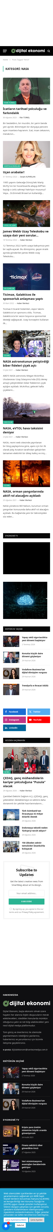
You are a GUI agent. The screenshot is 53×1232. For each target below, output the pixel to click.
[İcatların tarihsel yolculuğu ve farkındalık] (26, 91)
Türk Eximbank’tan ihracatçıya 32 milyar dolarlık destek (32, 813)
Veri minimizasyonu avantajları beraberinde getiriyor (33, 1164)
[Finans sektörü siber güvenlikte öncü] (11, 1149)
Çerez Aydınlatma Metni (15, 1219)
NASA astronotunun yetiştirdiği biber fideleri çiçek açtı (26, 363)
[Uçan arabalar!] (26, 154)
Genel (7, 772)
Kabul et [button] (20, 1225)
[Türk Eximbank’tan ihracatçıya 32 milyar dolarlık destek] (11, 814)
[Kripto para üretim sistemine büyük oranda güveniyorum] (11, 1131)
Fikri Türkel (9, 103)
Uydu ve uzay (10, 225)
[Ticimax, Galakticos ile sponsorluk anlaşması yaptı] (26, 276)
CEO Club (8, 422)
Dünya (7, 355)
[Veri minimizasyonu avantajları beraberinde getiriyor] (11, 1165)
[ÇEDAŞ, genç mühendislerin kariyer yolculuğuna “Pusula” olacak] (26, 760)
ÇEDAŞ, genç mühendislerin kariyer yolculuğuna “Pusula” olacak (24, 782)
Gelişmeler (9, 288)
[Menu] (5, 51)
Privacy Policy (28, 912)
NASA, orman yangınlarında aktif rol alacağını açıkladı (23, 493)
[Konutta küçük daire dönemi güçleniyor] (11, 657)
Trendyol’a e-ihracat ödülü (35, 685)
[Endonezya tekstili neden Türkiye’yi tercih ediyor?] (11, 831)
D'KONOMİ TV (11, 1119)
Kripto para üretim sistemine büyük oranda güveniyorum (34, 1130)
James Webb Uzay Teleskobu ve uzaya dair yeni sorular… (26, 233)
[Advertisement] (26, 952)
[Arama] (48, 51)
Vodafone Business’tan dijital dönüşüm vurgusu (34, 671)
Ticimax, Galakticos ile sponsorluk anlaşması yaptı (23, 297)
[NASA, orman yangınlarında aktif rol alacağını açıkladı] (26, 473)
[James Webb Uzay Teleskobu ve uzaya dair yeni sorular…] (26, 213)
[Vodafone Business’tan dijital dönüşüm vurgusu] (11, 673)
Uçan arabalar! (13, 172)
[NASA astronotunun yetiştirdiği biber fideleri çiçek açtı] (26, 343)
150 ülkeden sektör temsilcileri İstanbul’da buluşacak (33, 845)
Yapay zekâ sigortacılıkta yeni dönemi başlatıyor (34, 639)
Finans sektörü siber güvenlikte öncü (32, 1147)
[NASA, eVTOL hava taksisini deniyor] (26, 410)
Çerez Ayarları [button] (37, 1219)
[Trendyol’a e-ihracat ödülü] (11, 689)
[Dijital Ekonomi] (28, 51)
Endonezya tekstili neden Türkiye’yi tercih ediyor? (35, 829)
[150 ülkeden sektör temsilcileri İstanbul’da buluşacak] (11, 846)
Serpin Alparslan (12, 166)
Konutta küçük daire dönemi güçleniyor (32, 655)
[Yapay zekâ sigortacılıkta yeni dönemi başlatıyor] (11, 641)
